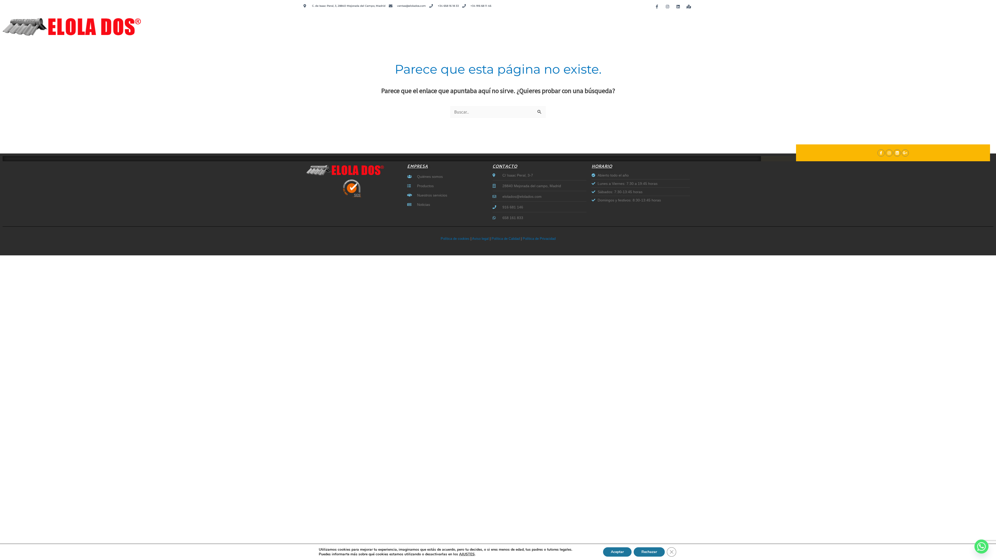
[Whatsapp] (981, 547)
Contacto (868, 24)
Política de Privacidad (539, 239)
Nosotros (837, 24)
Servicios (807, 24)
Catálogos (929, 24)
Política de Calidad (506, 239)
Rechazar (649, 551)
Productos (772, 24)
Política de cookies (455, 239)
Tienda (900, 24)
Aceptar (617, 551)
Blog (983, 24)
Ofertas (959, 24)
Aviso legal (480, 239)
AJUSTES (467, 554)
